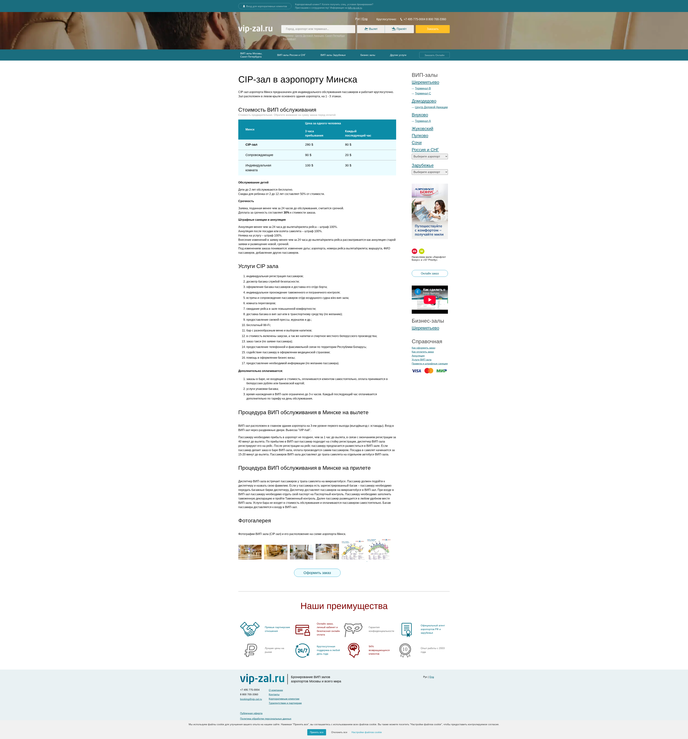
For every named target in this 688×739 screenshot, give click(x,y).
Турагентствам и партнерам (285, 703)
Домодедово (424, 101)
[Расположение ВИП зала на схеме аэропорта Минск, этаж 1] (354, 560)
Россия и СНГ (425, 149)
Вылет (373, 28)
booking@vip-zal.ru (251, 699)
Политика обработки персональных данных (265, 718)
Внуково (420, 114)
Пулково (420, 135)
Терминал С (423, 93)
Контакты (274, 694)
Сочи (417, 142)
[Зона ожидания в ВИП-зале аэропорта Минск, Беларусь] (302, 560)
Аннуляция (418, 355)
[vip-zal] (264, 679)
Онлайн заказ (430, 273)
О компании (276, 690)
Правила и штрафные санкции (430, 363)
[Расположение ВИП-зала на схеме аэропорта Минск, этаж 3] (379, 560)
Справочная (427, 341)
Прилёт (402, 28)
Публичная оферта (251, 713)
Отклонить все (339, 732)
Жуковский (422, 128)
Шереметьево (425, 82)
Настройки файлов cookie (367, 732)
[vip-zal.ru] (255, 29)
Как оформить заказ (423, 347)
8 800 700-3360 (435, 19)
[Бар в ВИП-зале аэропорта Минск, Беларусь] (328, 560)
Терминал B (423, 88)
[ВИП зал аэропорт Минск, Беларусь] (250, 560)
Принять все (316, 732)
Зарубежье (423, 165)
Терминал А (423, 121)
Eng (364, 18)
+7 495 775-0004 (414, 19)
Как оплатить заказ (423, 351)
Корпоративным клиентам (284, 698)
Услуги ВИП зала (421, 359)
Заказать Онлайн (434, 55)
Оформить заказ (317, 573)
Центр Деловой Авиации (431, 107)
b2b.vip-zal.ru (355, 7)
